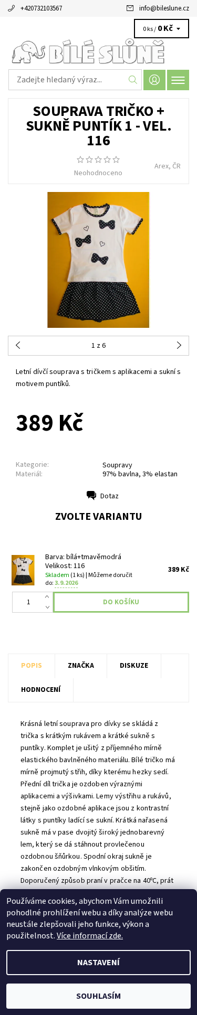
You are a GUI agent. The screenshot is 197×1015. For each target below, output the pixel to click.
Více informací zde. (90, 936)
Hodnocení (40, 690)
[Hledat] (133, 79)
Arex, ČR (167, 166)
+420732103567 (41, 8)
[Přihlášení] (154, 80)
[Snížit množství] (49, 607)
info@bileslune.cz (164, 8)
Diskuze (134, 665)
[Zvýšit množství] (49, 597)
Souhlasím (98, 996)
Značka (81, 665)
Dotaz (109, 496)
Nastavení (98, 962)
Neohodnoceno (98, 173)
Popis (31, 665)
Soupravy (117, 465)
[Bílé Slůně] (98, 51)
